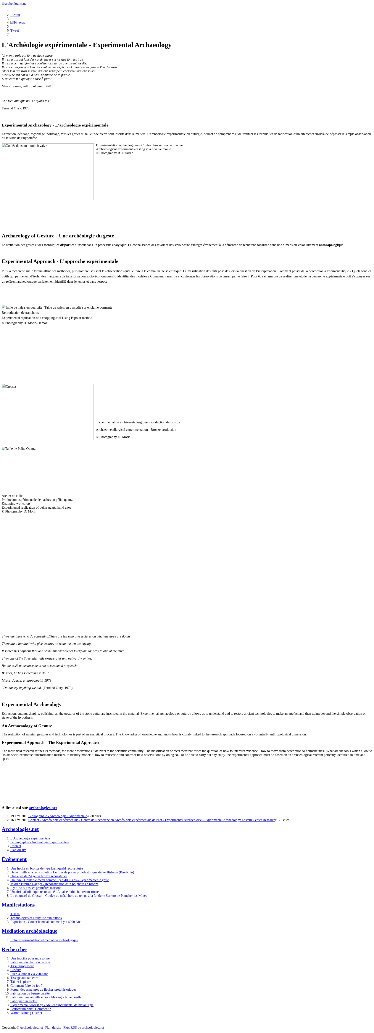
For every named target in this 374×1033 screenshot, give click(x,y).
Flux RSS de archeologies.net (83, 1027)
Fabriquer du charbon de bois (30, 962)
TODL (15, 914)
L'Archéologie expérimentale (30, 838)
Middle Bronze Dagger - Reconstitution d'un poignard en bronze (54, 884)
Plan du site (18, 850)
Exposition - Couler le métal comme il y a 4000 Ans (45, 922)
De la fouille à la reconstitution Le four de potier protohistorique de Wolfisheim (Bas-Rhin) (72, 872)
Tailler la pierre (20, 981)
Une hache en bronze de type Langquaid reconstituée (46, 868)
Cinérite (15, 970)
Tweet (14, 30)
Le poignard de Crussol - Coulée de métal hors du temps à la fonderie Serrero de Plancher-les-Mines (78, 895)
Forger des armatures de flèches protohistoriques (43, 989)
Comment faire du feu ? (26, 985)
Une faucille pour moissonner (30, 958)
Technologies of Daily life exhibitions (36, 918)
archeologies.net (43, 808)
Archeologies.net (31, 1027)
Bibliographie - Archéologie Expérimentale (57, 816)
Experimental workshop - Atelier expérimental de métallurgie (52, 1005)
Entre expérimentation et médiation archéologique (44, 940)
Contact (15, 846)
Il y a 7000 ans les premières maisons (35, 888)
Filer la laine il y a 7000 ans (29, 974)
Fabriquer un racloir (23, 1001)
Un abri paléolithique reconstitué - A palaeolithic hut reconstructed (55, 892)
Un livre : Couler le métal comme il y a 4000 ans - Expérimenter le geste (59, 880)
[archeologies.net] (14, 3)
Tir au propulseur (22, 966)
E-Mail (15, 15)
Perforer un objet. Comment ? (30, 1009)
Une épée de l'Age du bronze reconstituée (38, 876)
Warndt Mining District (26, 1013)
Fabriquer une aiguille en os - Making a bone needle (45, 997)
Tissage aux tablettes (24, 978)
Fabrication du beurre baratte (30, 993)
